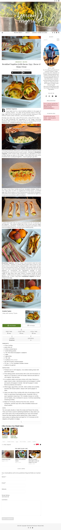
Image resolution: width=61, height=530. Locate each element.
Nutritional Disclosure (32, 525)
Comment (4, 499)
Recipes (25, 62)
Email (4, 483)
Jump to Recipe (17, 72)
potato (29, 441)
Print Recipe (27, 72)
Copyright (24, 525)
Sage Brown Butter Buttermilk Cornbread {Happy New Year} (34, 461)
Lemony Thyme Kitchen (39, 32)
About (27, 32)
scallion (34, 441)
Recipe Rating (5, 495)
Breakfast (19, 62)
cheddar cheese (10, 441)
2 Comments (26, 69)
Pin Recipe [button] (32, 325)
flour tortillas (23, 441)
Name (4, 477)
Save (37, 444)
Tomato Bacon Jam (6, 459)
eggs (17, 441)
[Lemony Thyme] (30, 17)
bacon (4, 441)
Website (4, 489)
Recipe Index (18, 32)
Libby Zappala (7, 444)
